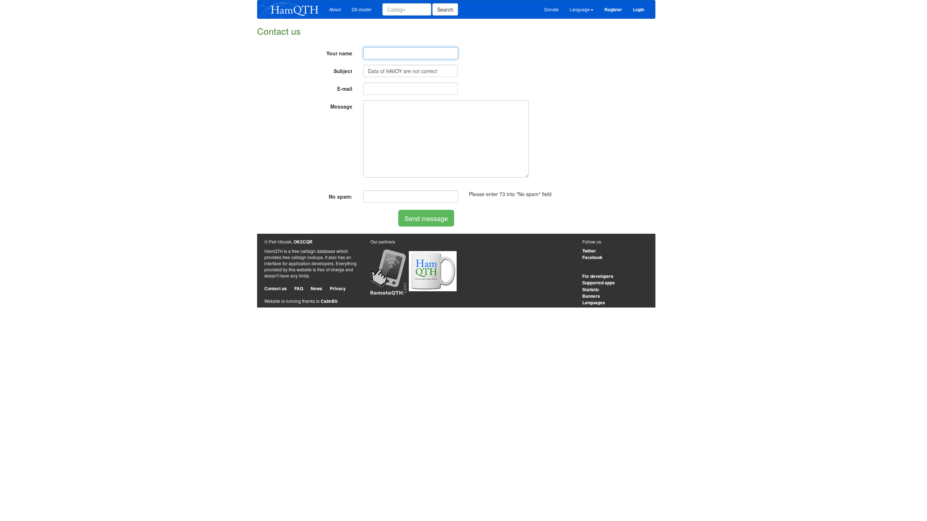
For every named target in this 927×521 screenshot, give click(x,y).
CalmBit (329, 301)
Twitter (589, 250)
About (335, 9)
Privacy (338, 288)
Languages (593, 302)
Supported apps (598, 282)
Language (580, 9)
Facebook (592, 257)
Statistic (590, 289)
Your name (339, 53)
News (316, 288)
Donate (551, 9)
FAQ (298, 288)
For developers (597, 276)
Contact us (275, 288)
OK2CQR (303, 241)
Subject (343, 71)
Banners (591, 296)
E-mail (344, 88)
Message (341, 106)
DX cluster (362, 9)
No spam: (340, 196)
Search (445, 9)
